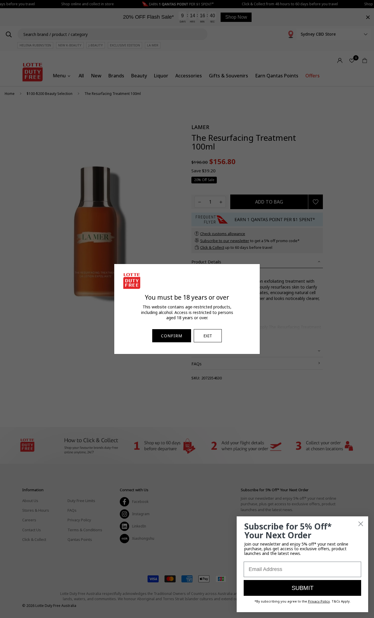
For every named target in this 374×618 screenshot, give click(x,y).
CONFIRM (171, 335)
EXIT (207, 335)
